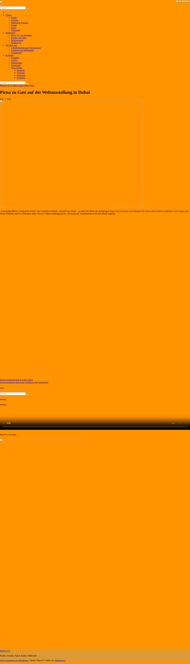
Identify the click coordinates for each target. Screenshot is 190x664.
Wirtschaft (15, 30)
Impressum (16, 65)
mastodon (21, 78)
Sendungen (10, 33)
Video (31, 85)
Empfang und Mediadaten (22, 50)
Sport (13, 28)
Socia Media (16, 68)
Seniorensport (17, 40)
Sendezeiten (16, 53)
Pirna (26, 85)
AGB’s (14, 60)
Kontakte (10, 55)
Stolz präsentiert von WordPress (14, 660)
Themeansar (60, 660)
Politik (14, 18)
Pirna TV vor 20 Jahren (21, 35)
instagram (21, 75)
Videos (9, 15)
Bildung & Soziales (19, 23)
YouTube (21, 73)
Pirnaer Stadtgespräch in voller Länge (16, 380)
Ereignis (14, 20)
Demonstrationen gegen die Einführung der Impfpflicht (24, 382)
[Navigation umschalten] (1, 5)
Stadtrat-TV (16, 43)
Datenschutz (16, 63)
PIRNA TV (5, 651)
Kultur (14, 25)
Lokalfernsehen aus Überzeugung (26, 48)
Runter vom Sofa (18, 38)
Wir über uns (11, 45)
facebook (21, 70)
